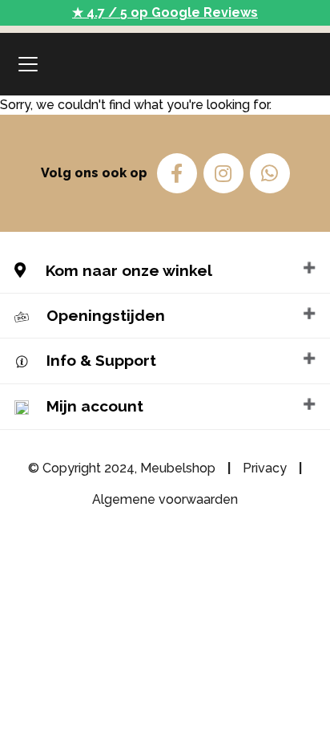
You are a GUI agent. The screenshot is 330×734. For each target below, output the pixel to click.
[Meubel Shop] (165, 64)
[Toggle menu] (28, 64)
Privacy (265, 468)
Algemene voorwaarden (165, 499)
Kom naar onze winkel (127, 270)
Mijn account (94, 406)
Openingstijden (105, 315)
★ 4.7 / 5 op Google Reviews (165, 12)
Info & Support (101, 360)
